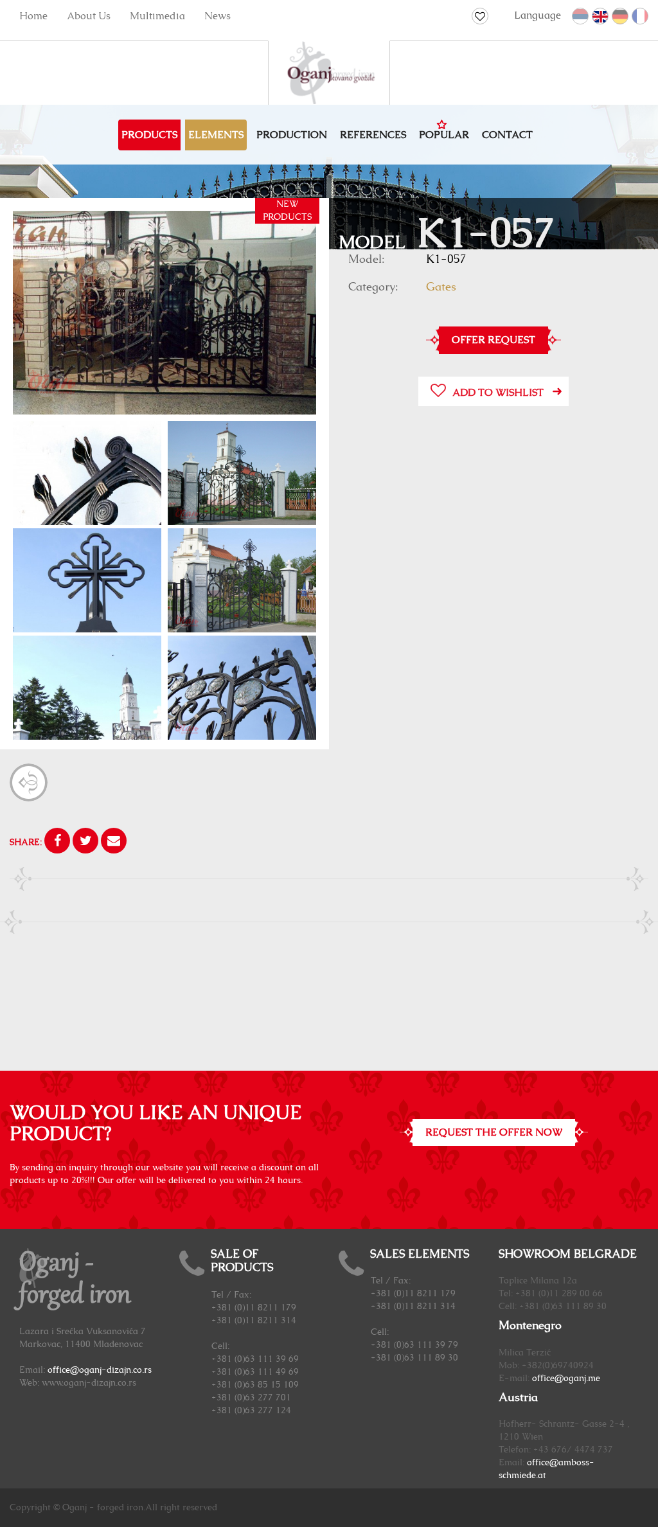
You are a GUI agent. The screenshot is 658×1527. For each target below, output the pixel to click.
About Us (89, 16)
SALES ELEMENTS (419, 1254)
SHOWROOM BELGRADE (568, 1254)
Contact (507, 135)
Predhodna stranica (29, 782)
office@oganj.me (566, 1378)
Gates (441, 287)
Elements (216, 135)
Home (33, 16)
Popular (444, 135)
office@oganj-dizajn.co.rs (100, 1370)
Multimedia (157, 16)
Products (149, 135)
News (217, 16)
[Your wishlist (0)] (480, 16)
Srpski (580, 16)
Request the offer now (493, 1132)
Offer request (493, 340)
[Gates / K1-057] (164, 312)
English (600, 16)
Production (291, 135)
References (373, 135)
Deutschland (620, 16)
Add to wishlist (498, 393)
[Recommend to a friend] (114, 842)
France (640, 16)
